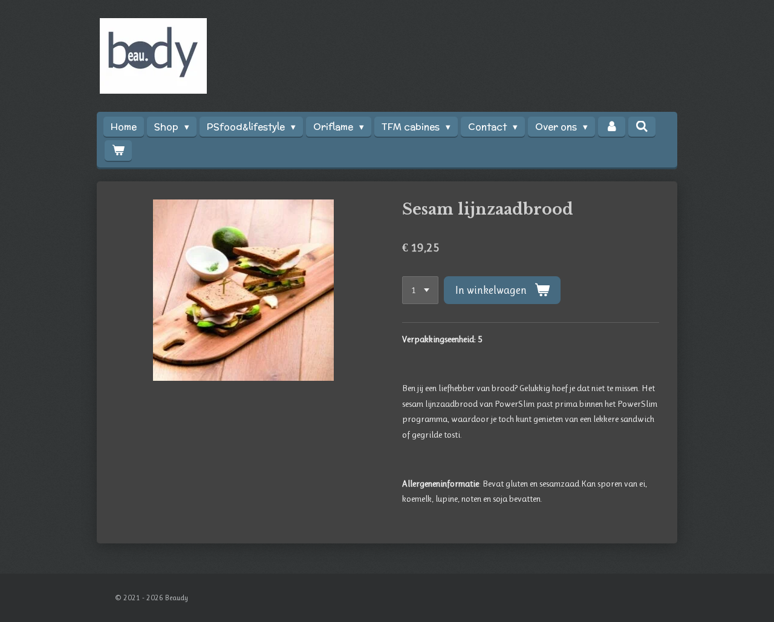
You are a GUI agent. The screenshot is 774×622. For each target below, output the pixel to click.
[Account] (611, 127)
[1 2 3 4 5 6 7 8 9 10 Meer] (420, 290)
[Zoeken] (641, 127)
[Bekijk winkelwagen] (118, 150)
